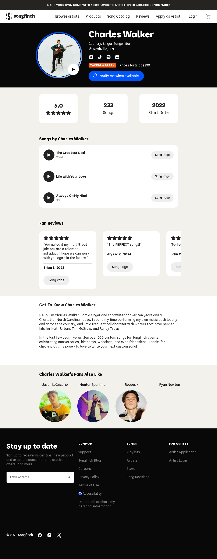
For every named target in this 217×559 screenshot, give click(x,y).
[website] (117, 57)
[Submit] (69, 477)
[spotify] (108, 57)
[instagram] (91, 57)
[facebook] (39, 536)
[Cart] (208, 16)
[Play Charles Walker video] (73, 69)
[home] (20, 16)
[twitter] (58, 536)
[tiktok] (99, 57)
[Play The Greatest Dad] (48, 155)
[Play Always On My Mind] (48, 197)
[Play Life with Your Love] (48, 176)
